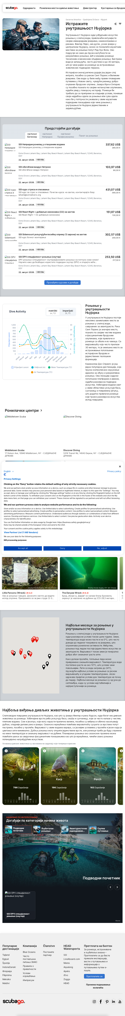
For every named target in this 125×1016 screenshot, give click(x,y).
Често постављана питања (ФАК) (30, 959)
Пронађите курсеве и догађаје (62, 282)
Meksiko (6, 979)
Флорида (7, 971)
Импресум (28, 980)
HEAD (66, 983)
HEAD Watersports (72, 947)
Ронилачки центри (22, 411)
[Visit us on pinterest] (107, 1001)
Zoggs (67, 979)
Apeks (67, 971)
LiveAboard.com (72, 959)
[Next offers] (117, 887)
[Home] (12, 8)
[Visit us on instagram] (94, 1001)
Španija (6, 963)
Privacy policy (114, 471)
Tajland (6, 955)
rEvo (66, 975)
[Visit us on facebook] (100, 1001)
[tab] (32, 135)
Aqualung (68, 967)
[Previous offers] (110, 887)
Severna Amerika (73, 19)
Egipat (5, 959)
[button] (43, 667)
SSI (65, 955)
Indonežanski (9, 967)
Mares (67, 963)
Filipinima (7, 975)
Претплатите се (94, 976)
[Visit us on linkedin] (113, 1001)
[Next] (117, 460)
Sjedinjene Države (91, 19)
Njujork (104, 19)
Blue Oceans (29, 952)
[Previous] (7, 460)
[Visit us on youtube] (120, 1001)
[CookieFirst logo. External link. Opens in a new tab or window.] (5, 474)
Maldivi (5, 983)
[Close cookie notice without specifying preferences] (120, 466)
